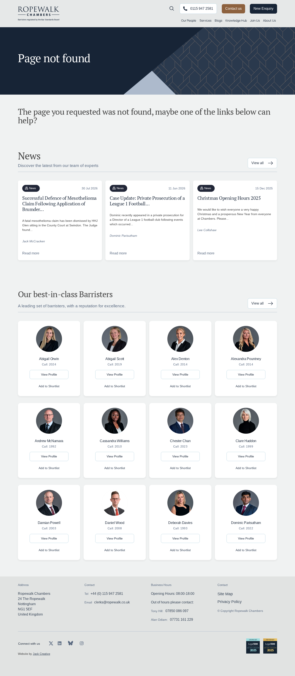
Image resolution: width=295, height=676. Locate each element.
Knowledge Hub (236, 20)
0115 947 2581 (201, 8)
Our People (188, 20)
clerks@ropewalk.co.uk (112, 602)
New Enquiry (263, 8)
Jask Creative (41, 653)
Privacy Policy (229, 602)
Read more (30, 253)
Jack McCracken (33, 241)
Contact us (233, 8)
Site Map (225, 594)
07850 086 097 (177, 611)
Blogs (218, 20)
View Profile (49, 374)
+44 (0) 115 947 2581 (106, 593)
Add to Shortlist (49, 386)
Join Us (255, 20)
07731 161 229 (181, 619)
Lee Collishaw (206, 230)
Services (205, 20)
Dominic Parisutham (123, 235)
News (32, 188)
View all (257, 163)
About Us (269, 20)
